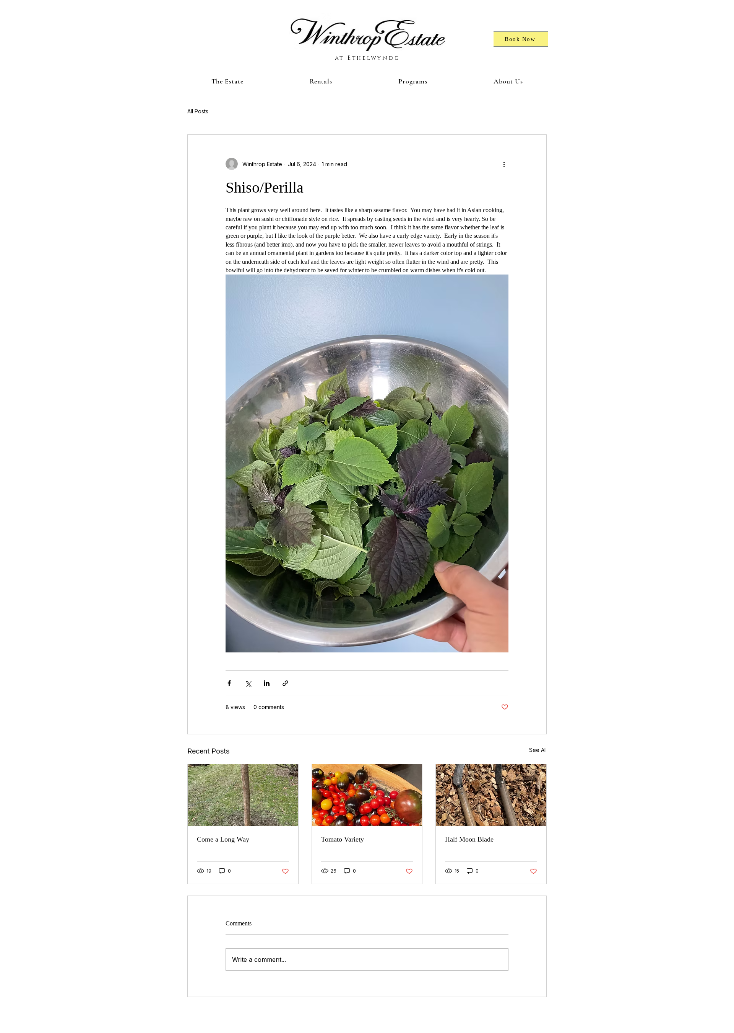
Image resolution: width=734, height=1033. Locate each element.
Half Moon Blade (469, 839)
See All (538, 750)
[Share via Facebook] (229, 683)
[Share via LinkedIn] (266, 683)
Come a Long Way (223, 839)
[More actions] (503, 163)
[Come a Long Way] (243, 795)
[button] (227, 81)
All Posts (197, 111)
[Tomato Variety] (367, 795)
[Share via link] (285, 683)
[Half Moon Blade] (491, 795)
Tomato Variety (342, 839)
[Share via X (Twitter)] (248, 683)
